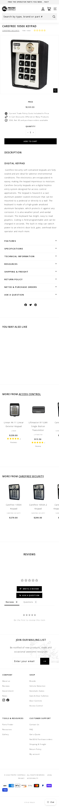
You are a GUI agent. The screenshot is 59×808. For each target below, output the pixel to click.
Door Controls (36, 701)
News (4, 696)
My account (35, 754)
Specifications (13, 248)
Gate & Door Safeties (39, 696)
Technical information (19, 256)
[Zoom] (55, 90)
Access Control (30, 394)
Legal (49, 775)
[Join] (44, 661)
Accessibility (32, 778)
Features (10, 241)
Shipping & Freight (16, 271)
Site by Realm (29, 802)
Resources (11, 264)
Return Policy (13, 279)
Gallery (5, 734)
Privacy (21, 778)
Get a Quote (35, 734)
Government (8, 691)
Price (30, 102)
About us (6, 681)
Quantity (30, 126)
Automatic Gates (37, 691)
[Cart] (49, 9)
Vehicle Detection (37, 686)
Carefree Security (10, 30)
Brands (33, 681)
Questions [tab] (28, 602)
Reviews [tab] (10, 602)
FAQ (31, 729)
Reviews (6, 686)
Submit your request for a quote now (28, 2)
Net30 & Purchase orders (20, 287)
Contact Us (34, 724)
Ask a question (14, 294)
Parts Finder (7, 724)
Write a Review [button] (31, 589)
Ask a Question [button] (30, 595)
